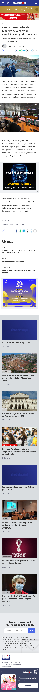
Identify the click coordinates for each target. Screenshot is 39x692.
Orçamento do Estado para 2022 (17, 342)
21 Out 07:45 (6, 458)
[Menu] (3, 3)
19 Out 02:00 (6, 346)
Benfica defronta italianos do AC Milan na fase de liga (18, 271)
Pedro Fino (6, 220)
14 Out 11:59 (6, 531)
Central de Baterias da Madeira (14, 224)
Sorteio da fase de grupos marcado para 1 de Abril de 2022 (18, 562)
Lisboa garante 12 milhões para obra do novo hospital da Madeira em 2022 (19, 378)
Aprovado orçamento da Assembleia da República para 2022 (19, 415)
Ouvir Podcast (28, 685)
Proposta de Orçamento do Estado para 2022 (18, 488)
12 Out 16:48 (6, 384)
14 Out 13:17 (6, 605)
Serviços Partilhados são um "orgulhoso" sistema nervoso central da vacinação (19, 451)
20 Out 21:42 (6, 567)
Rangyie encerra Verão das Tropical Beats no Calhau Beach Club (18, 251)
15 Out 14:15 (6, 420)
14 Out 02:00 (6, 493)
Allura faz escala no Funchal (13, 261)
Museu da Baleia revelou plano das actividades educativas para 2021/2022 (18, 525)
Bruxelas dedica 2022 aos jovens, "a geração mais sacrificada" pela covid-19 (18, 598)
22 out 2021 (23, 46)
